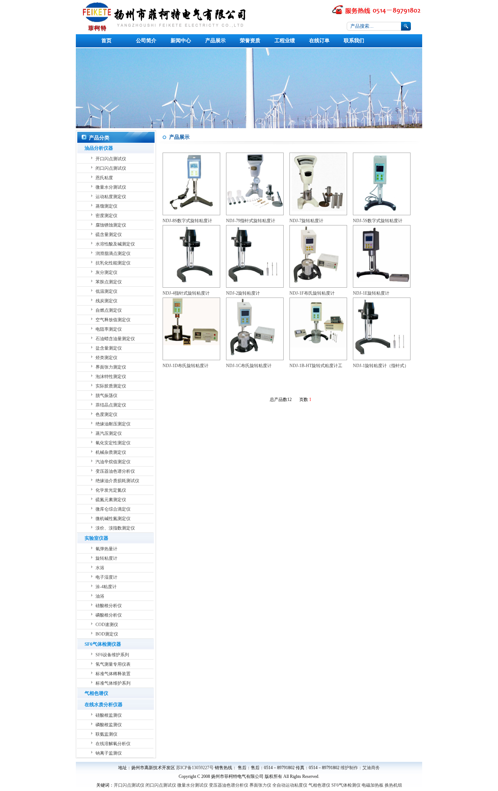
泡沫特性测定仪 (111, 376)
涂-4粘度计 (106, 586)
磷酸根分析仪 (109, 615)
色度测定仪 (106, 414)
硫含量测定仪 (109, 234)
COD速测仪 (107, 624)
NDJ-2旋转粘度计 (243, 293)
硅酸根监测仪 (109, 715)
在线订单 (319, 40)
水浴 (100, 567)
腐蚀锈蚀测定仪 (111, 225)
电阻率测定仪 (109, 329)
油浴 (100, 596)
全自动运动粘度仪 (289, 785)
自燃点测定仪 (109, 310)
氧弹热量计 (106, 548)
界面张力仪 (260, 785)
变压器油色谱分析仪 (115, 471)
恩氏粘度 (104, 177)
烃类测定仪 (106, 357)
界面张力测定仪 (111, 367)
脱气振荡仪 (106, 395)
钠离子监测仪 (109, 753)
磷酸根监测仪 (109, 724)
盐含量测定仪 (109, 348)
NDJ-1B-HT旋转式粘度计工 (315, 365)
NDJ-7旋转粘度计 (306, 220)
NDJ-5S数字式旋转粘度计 (377, 220)
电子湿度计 (106, 577)
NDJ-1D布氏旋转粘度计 (186, 365)
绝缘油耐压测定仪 (113, 423)
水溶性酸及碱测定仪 (115, 244)
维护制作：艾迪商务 (360, 767)
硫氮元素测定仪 (111, 499)
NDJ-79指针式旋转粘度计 (250, 220)
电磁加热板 (373, 785)
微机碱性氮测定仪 (113, 518)
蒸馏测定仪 (106, 206)
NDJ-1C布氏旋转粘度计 (249, 365)
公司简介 (146, 40)
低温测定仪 (106, 291)
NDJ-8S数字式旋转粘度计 (187, 220)
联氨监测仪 (106, 734)
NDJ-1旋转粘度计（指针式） (381, 365)
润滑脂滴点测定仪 (113, 253)
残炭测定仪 (106, 300)
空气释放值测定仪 (113, 319)
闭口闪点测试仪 (111, 168)
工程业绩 (285, 40)
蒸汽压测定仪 (109, 433)
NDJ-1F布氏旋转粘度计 (312, 293)
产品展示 (215, 40)
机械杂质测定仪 (111, 452)
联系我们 (354, 40)
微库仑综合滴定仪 (113, 509)
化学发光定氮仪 (111, 490)
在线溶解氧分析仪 (113, 743)
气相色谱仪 (319, 785)
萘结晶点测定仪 (111, 405)
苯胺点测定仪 (109, 281)
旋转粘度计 (106, 558)
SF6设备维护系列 (112, 654)
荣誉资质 (250, 40)
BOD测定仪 (107, 634)
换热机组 (393, 785)
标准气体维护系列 (113, 683)
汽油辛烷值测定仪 (113, 461)
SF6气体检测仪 (346, 785)
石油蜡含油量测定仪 (115, 338)
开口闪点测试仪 (111, 158)
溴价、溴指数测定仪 (115, 528)
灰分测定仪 (106, 272)
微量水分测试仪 (111, 187)
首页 (106, 40)
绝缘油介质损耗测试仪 (117, 480)
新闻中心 (181, 40)
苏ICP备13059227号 (195, 767)
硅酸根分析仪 (109, 605)
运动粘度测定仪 (111, 196)
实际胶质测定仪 (111, 386)
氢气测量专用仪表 (113, 664)
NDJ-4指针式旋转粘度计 (186, 293)
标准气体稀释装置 (113, 673)
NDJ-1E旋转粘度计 (371, 293)
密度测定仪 (106, 215)
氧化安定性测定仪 (113, 442)
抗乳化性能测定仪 (113, 262)
